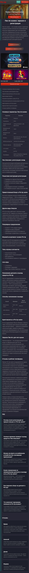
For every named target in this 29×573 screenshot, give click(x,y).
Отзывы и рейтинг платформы (9, 108)
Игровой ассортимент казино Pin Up (10, 98)
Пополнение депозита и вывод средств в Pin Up (13, 101)
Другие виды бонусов (7, 96)
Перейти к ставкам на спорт (14, 48)
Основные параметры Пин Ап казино (10, 89)
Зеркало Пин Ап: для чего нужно (9, 105)
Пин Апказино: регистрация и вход (10, 91)
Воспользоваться (14, 17)
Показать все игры (14, 84)
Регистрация (25, 2)
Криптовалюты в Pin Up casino (9, 103)
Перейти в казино (14, 44)
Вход (18, 2)
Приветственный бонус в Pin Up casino (11, 93)
